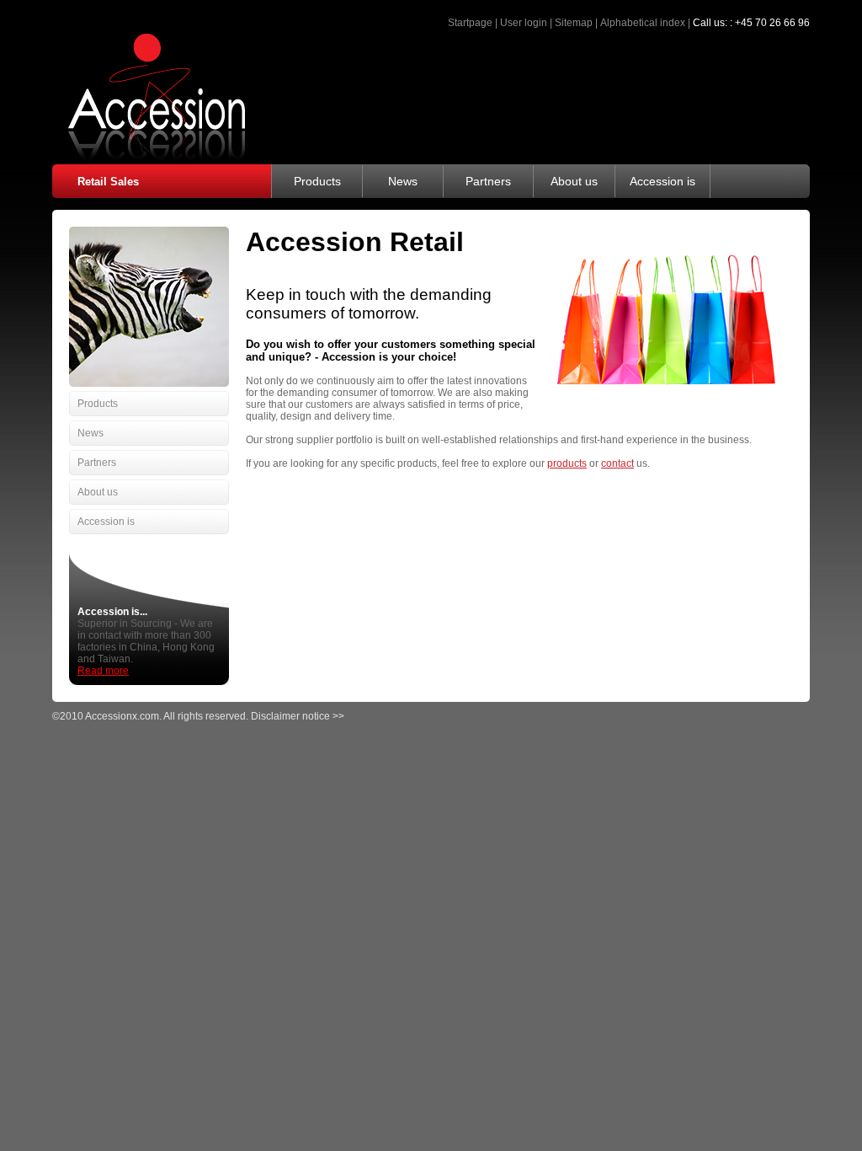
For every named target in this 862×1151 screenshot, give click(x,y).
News (403, 181)
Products (317, 181)
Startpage (470, 23)
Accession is (662, 181)
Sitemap (574, 23)
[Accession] (149, 159)
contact (617, 463)
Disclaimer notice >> (297, 716)
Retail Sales (108, 181)
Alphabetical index (642, 23)
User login (523, 23)
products (567, 463)
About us (574, 181)
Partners (488, 181)
